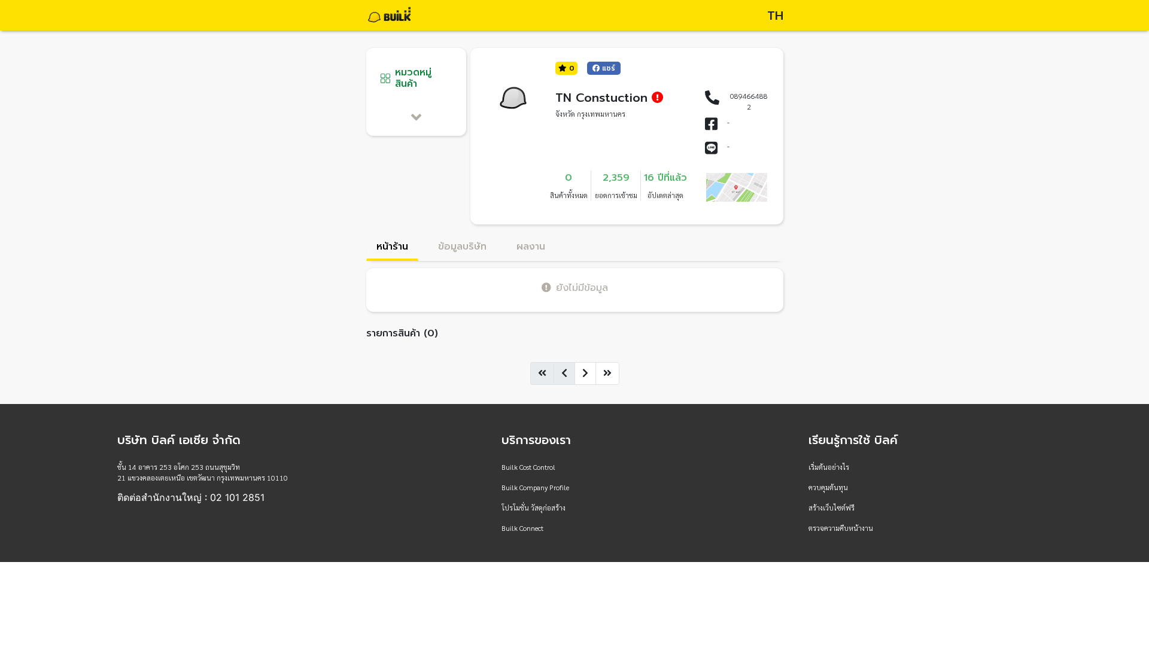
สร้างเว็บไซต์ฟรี (831, 507)
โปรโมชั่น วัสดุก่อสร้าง (533, 507)
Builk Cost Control (528, 467)
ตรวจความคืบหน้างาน (840, 528)
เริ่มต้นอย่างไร (828, 467)
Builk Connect (522, 528)
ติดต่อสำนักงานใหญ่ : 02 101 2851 (191, 497)
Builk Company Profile (535, 487)
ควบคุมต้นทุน (828, 487)
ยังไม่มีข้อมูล (582, 288)
